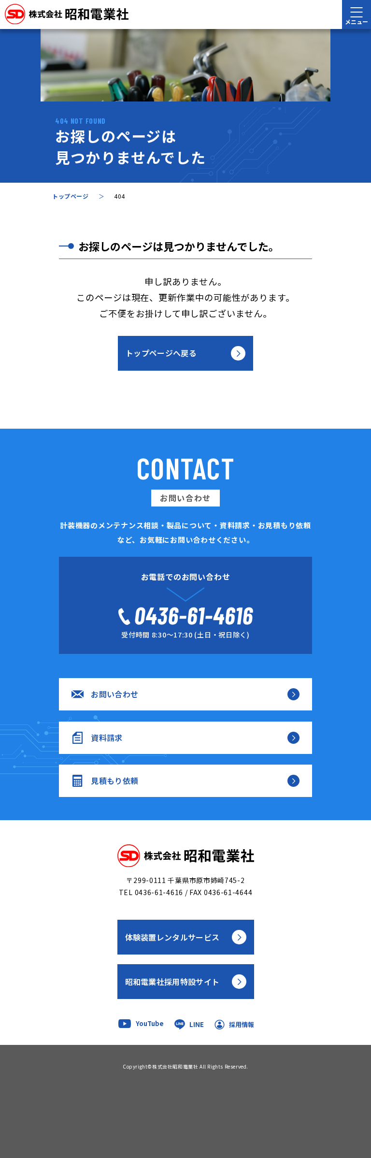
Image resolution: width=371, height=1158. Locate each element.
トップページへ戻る (161, 353)
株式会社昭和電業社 (175, 1066)
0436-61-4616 (159, 892)
